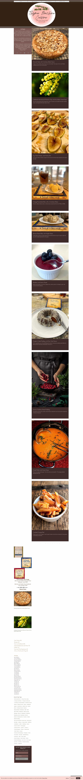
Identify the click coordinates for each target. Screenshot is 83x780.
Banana (25, 707)
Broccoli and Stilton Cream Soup (20, 720)
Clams (27, 738)
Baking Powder (20, 707)
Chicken (20, 731)
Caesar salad (24, 722)
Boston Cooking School (18, 716)
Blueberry (28, 713)
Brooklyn (15, 722)
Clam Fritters (22, 738)
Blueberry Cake (17, 715)
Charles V (26, 727)
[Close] (81, 778)
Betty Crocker (26, 711)
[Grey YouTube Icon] (24, 53)
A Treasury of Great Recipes (19, 702)
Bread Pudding (17, 718)
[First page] (41, 543)
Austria (29, 706)
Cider (20, 736)
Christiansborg (25, 734)
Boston (26, 715)
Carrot (28, 724)
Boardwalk (22, 715)
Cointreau (20, 741)
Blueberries (24, 713)
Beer (28, 709)
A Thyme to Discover (26, 700)
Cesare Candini (17, 725)
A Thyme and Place (17, 700)
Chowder (20, 734)
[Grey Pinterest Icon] (21, 53)
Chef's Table (16, 731)
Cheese (22, 729)
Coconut (15, 741)
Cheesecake (26, 729)
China (29, 732)
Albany (15, 704)
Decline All (72, 778)
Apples (15, 706)
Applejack (29, 704)
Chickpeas (25, 732)
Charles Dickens (17, 727)
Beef (25, 709)
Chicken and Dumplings (18, 732)
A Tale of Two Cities (25, 699)
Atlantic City (24, 706)
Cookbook (20, 743)
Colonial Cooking (25, 741)
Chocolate (16, 734)
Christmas (16, 736)
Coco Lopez (28, 740)
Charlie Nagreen (17, 729)
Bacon (15, 707)
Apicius (25, 704)
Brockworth (29, 720)
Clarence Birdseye (17, 740)
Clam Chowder (17, 738)
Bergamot (21, 711)
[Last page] (60, 543)
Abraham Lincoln (28, 702)
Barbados (22, 709)
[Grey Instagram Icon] (28, 53)
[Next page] (57, 543)
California (29, 722)
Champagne (22, 725)
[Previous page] (43, 543)
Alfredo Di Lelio (20, 704)
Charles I (22, 727)
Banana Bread (17, 709)
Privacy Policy (44, 778)
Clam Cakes (23, 736)
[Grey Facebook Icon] (17, 53)
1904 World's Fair (17, 699)
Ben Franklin (16, 711)
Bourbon (25, 716)
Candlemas (16, 724)
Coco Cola (24, 740)
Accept (78, 778)
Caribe (20, 724)
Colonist (15, 743)
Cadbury (19, 722)
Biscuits (19, 713)
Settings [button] (67, 778)
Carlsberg (24, 724)
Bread (28, 716)
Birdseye (15, 713)
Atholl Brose (19, 706)
